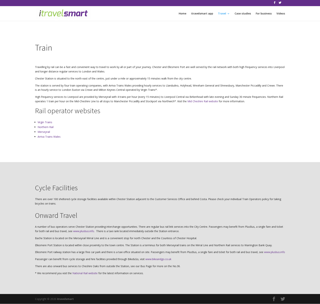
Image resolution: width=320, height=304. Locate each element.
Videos (280, 13)
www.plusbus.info (83, 231)
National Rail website (85, 273)
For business (264, 13)
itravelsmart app (202, 13)
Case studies (243, 13)
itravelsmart (65, 299)
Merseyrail (44, 132)
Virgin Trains (45, 122)
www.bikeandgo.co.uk (158, 259)
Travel (222, 13)
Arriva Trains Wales (49, 136)
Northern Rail (46, 127)
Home (182, 13)
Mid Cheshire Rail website (202, 101)
